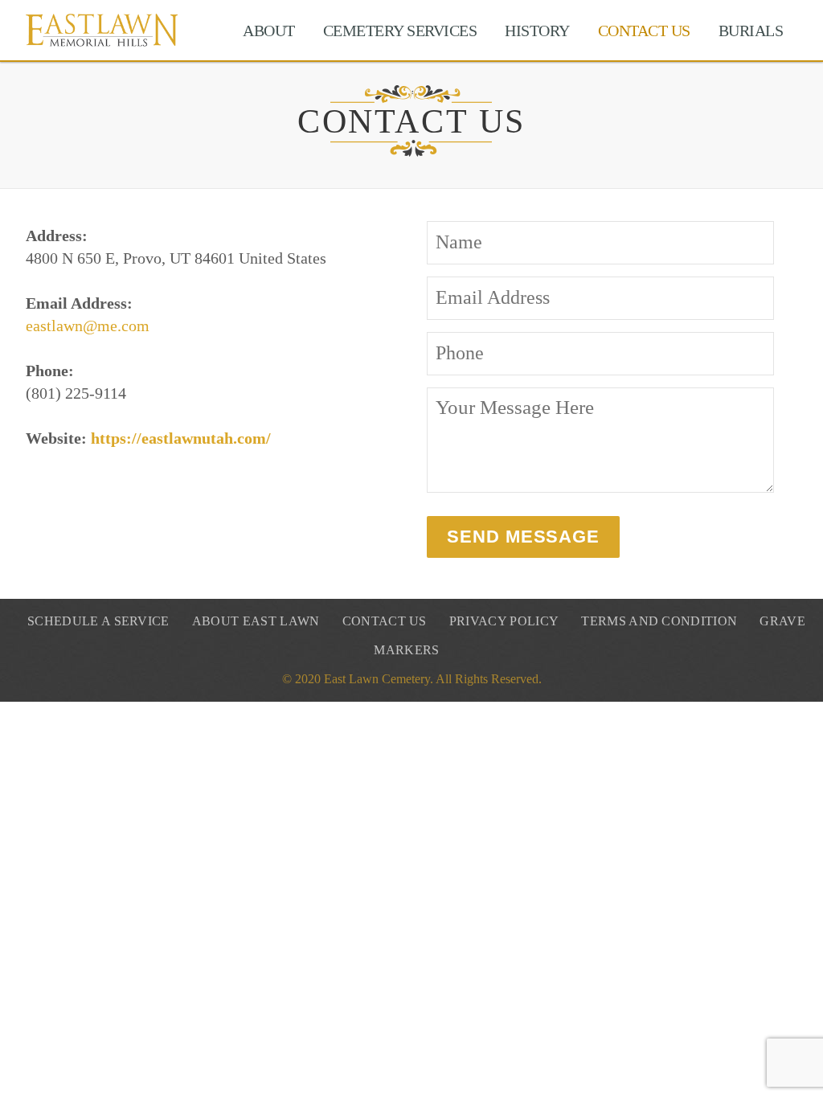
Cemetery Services (400, 30)
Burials (751, 30)
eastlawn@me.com (87, 325)
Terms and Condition (659, 621)
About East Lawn (256, 621)
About (269, 30)
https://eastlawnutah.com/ (181, 438)
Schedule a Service (98, 621)
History (537, 30)
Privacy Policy (504, 621)
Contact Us (644, 30)
